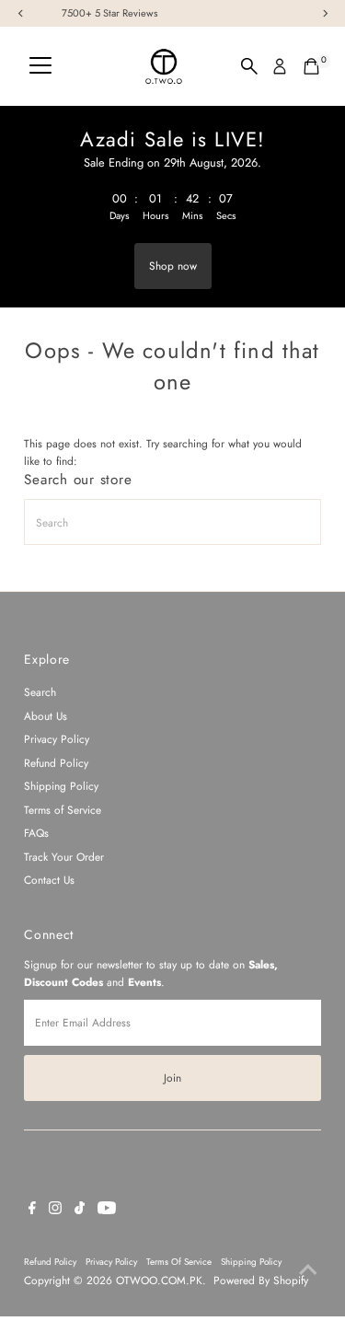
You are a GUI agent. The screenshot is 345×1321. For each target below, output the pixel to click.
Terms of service (179, 1262)
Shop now (173, 265)
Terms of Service (62, 809)
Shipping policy (251, 1262)
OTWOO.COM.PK (159, 1280)
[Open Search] (249, 66)
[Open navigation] (40, 66)
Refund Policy (56, 763)
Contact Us (49, 879)
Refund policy (50, 1262)
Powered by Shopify (260, 1280)
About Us (45, 716)
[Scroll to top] (308, 1270)
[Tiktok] (79, 1210)
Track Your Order (64, 856)
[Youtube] (107, 1210)
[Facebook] (32, 1210)
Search (40, 692)
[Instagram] (55, 1210)
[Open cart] (311, 66)
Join (172, 1077)
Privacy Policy (56, 739)
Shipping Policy (61, 786)
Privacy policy (111, 1262)
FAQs (36, 832)
